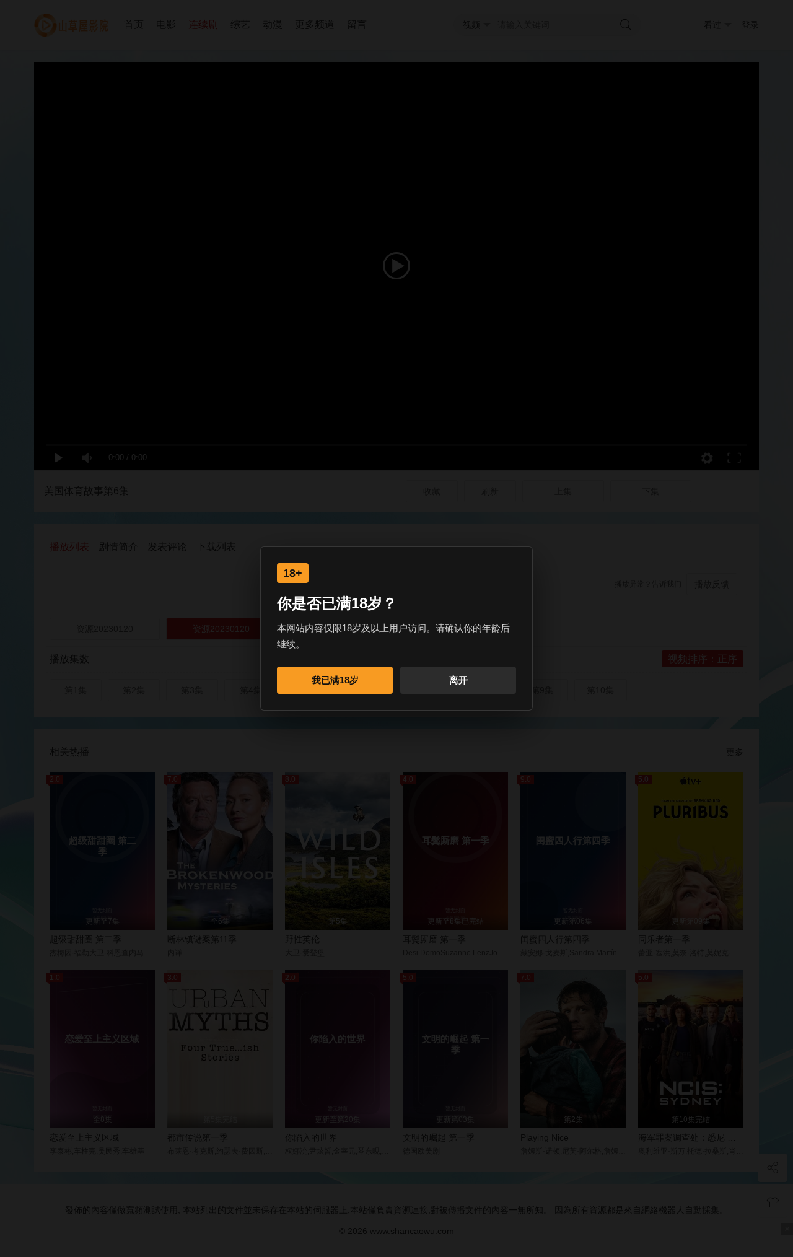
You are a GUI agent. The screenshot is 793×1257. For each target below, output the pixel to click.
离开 (458, 680)
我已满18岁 (335, 680)
